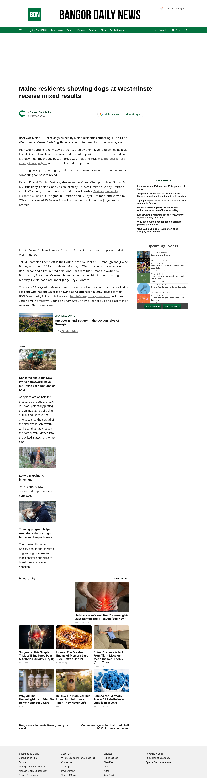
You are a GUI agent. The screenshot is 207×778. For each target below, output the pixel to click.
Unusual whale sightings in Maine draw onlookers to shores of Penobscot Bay (158, 209)
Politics (81, 30)
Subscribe (163, 30)
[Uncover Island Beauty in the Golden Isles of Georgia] (36, 322)
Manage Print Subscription (32, 766)
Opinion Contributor (40, 112)
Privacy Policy (68, 771)
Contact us (66, 762)
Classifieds (109, 762)
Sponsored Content (66, 315)
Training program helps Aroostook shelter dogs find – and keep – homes (35, 533)
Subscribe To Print (28, 758)
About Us (66, 754)
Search (179, 30)
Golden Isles (69, 331)
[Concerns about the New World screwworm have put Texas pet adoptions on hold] (37, 370)
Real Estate (109, 775)
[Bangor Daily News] (31, 20)
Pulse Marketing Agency (158, 758)
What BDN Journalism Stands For (78, 758)
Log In (153, 30)
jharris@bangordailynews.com (89, 296)
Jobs (106, 766)
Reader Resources (28, 775)
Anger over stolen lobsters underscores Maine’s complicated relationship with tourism (161, 194)
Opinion (92, 30)
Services (108, 754)
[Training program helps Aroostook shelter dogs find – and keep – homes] (37, 521)
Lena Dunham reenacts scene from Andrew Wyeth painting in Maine (160, 216)
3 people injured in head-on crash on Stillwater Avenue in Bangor (162, 201)
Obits (103, 30)
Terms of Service (69, 775)
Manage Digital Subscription (33, 771)
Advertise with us (154, 754)
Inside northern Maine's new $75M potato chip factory (161, 187)
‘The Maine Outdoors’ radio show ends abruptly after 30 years (157, 230)
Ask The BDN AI (39, 30)
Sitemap (65, 766)
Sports (70, 30)
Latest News (57, 30)
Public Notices (117, 30)
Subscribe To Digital (29, 754)
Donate (22, 762)
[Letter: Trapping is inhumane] (37, 468)
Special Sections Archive (158, 762)
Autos (106, 771)
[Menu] (20, 30)
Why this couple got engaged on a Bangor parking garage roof (159, 223)
